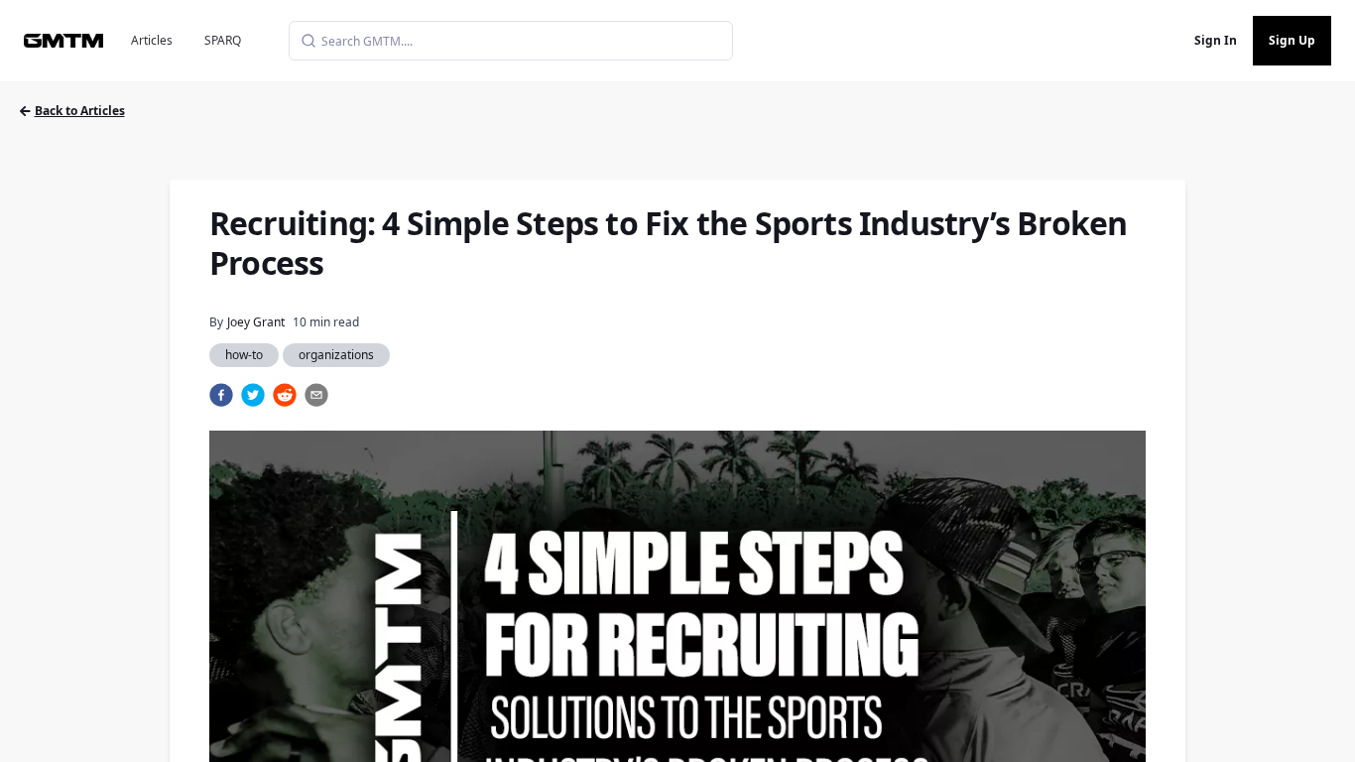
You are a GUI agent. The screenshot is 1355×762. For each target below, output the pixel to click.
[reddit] (285, 395)
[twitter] (253, 395)
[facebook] (221, 395)
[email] (316, 395)
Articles (152, 40)
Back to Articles (80, 110)
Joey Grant (256, 322)
